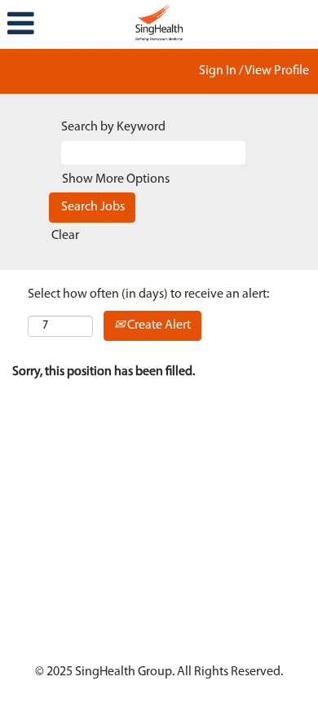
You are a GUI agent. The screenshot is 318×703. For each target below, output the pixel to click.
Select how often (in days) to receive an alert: (148, 294)
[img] (159, 20)
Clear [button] (65, 235)
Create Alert (158, 325)
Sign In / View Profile (254, 70)
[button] (53, 24)
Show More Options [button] (116, 179)
